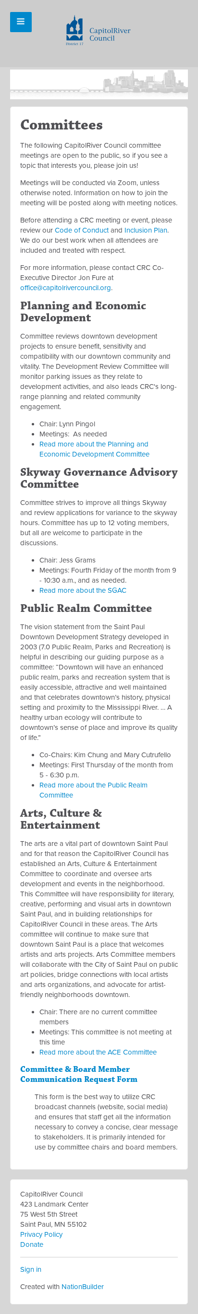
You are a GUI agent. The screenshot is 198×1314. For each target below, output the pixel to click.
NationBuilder (83, 1286)
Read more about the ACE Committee (98, 1052)
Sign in (30, 1269)
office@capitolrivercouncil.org (65, 287)
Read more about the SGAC (82, 590)
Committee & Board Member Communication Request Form (78, 1074)
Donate (31, 1244)
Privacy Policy (41, 1234)
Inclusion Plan (145, 230)
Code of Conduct (82, 230)
